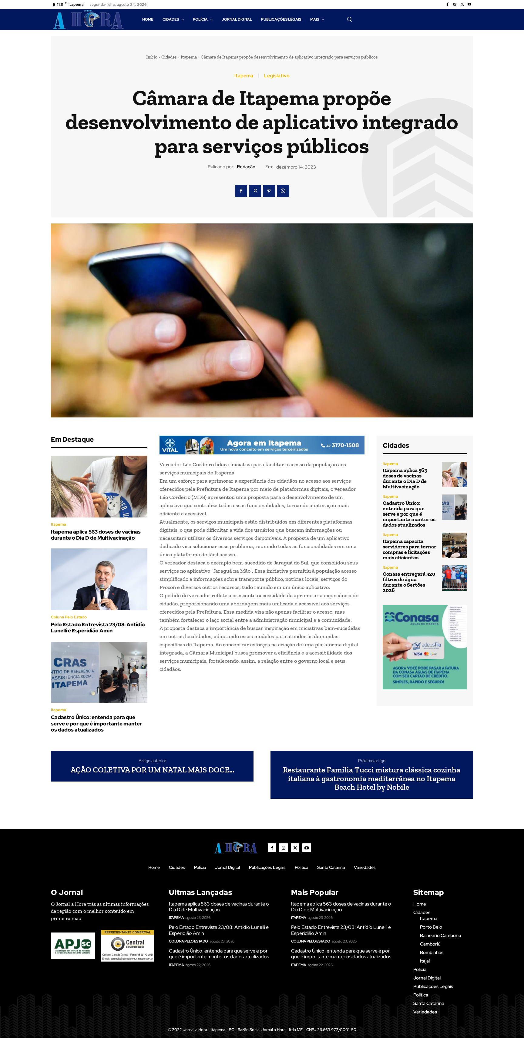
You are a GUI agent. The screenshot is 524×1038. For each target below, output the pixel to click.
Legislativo (277, 75)
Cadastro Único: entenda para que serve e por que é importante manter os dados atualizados (96, 723)
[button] (349, 19)
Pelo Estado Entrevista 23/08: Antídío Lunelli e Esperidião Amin (98, 627)
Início (151, 57)
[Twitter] (462, 4)
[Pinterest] (269, 191)
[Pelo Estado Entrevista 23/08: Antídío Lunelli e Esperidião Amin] (99, 579)
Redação (246, 166)
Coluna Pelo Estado (69, 617)
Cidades (169, 57)
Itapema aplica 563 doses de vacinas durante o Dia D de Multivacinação (96, 534)
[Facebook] (447, 4)
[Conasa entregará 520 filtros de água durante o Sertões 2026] (454, 578)
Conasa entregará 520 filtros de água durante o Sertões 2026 (409, 582)
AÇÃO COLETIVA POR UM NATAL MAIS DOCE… (152, 769)
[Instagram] (454, 4)
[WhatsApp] (283, 191)
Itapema (189, 57)
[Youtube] (469, 4)
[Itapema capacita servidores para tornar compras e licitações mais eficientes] (454, 545)
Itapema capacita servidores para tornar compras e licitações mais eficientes (409, 549)
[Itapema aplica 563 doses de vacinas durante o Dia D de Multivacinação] (99, 486)
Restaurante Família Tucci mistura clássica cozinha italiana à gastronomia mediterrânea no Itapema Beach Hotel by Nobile (371, 778)
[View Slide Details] (262, 445)
